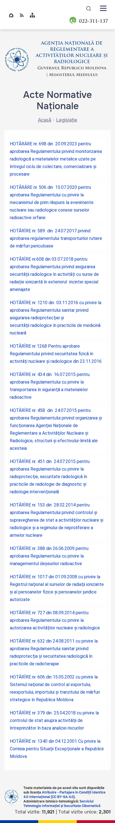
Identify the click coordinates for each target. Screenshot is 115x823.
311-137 (93, 21)
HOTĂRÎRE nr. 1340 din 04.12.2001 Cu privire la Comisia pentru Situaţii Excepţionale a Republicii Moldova (57, 749)
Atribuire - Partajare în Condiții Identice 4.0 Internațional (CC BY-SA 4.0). (64, 794)
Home (11, 15)
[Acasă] (16, 59)
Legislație (66, 120)
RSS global (22, 15)
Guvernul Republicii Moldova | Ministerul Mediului (71, 71)
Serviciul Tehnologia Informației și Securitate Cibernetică (61, 803)
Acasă (44, 120)
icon (89, 8)
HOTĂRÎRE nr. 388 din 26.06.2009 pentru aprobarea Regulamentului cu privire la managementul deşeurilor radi (49, 556)
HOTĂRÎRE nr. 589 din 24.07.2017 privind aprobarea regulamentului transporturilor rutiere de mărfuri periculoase (56, 238)
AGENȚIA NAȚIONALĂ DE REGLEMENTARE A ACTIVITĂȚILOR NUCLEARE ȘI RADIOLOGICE (72, 52)
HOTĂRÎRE (20, 302)
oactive (74, 563)
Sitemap (32, 15)
